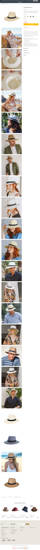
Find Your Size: (26, 48)
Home (2, 3)
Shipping (2, 532)
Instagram (2, 524)
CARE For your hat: (27, 52)
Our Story (21, 529)
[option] (6, 511)
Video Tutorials (13, 533)
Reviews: (25, 55)
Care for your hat (13, 532)
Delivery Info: (26, 50)
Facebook (1, 524)
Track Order (2, 529)
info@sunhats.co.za (33, 527)
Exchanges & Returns (4, 533)
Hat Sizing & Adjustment (14, 529)
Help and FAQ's (3, 534)
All (3, 3)
